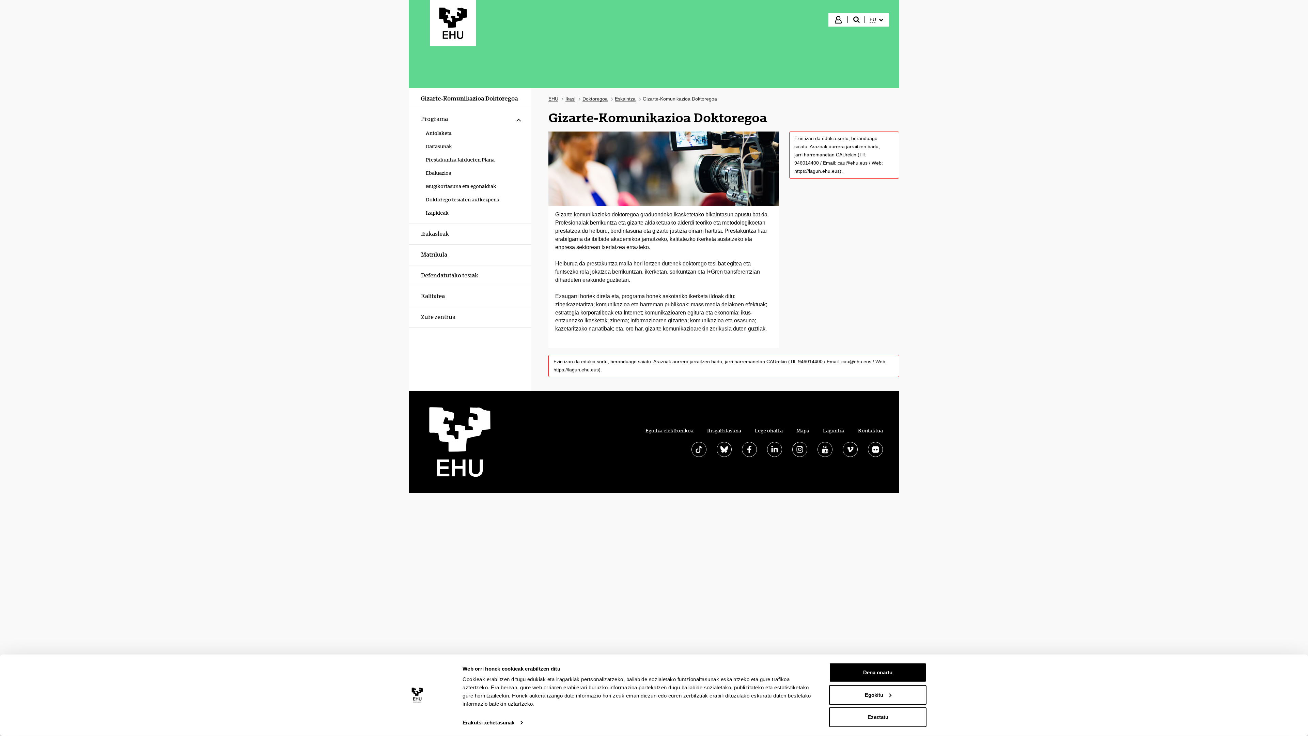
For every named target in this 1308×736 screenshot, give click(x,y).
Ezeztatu (878, 717)
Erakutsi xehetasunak (488, 722)
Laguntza (833, 430)
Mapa (802, 430)
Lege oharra (769, 430)
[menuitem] (876, 20)
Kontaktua (870, 430)
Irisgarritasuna (724, 430)
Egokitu (874, 694)
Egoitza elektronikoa (669, 430)
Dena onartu (877, 672)
